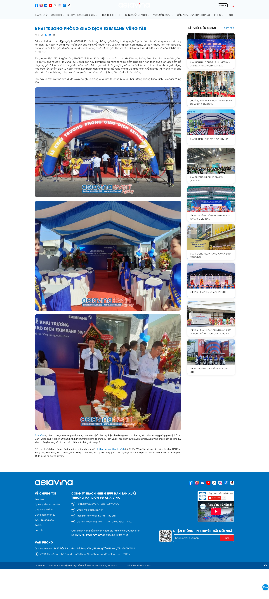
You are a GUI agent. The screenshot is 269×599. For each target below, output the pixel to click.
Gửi (227, 538)
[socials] (36, 5)
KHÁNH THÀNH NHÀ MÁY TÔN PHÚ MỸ (209, 138)
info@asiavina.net (93, 509)
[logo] (133, 5)
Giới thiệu (56, 14)
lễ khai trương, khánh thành (111, 449)
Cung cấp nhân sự (136, 14)
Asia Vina (40, 435)
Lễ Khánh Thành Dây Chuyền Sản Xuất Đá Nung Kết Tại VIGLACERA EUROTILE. (210, 332)
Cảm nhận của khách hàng (193, 14)
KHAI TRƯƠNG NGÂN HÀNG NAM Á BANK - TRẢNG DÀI (211, 255)
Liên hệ (230, 14)
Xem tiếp (229, 27)
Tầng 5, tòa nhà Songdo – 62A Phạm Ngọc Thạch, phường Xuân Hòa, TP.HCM (88, 553)
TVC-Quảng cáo (161, 14)
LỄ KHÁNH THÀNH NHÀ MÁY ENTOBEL (208, 291)
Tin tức (217, 14)
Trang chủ (41, 14)
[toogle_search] (232, 5)
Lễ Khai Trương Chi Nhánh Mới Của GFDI (209, 370)
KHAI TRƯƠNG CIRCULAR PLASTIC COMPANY (206, 179)
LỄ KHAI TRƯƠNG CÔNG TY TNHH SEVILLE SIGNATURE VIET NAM (210, 217)
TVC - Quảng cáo (44, 519)
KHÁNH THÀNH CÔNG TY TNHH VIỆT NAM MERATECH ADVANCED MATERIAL (210, 64)
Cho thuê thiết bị (110, 14)
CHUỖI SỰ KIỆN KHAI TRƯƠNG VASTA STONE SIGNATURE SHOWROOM (211, 102)
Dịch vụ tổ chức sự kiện (81, 14)
